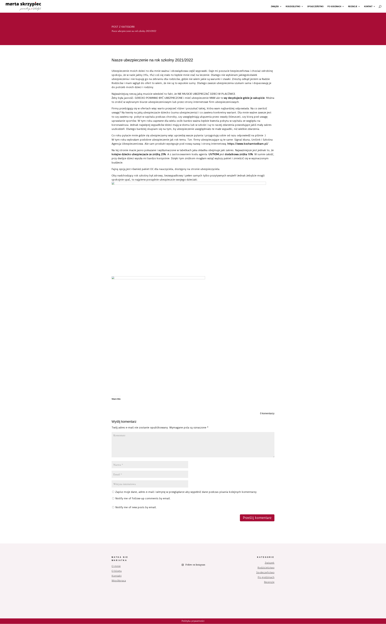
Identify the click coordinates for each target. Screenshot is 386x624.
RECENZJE (352, 6)
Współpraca (119, 580)
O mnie (116, 566)
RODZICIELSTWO (293, 6)
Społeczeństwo (265, 572)
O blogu (117, 570)
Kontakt (117, 575)
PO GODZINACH (334, 6)
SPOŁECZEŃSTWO (315, 6)
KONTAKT (368, 6)
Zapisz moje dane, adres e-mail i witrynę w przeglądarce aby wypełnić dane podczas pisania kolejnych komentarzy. (186, 491)
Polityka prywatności (193, 621)
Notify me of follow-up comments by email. (143, 498)
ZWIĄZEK (275, 6)
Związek (269, 562)
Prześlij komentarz (257, 518)
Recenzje (269, 582)
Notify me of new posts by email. (136, 507)
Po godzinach (266, 577)
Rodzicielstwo (266, 567)
